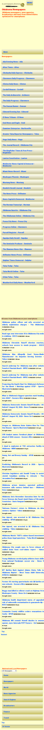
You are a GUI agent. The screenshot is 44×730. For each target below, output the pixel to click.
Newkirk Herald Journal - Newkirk (17, 188)
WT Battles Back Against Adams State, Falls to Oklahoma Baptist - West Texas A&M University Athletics (23, 572)
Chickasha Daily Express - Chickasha (17, 73)
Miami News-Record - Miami (14, 171)
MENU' (29, 3)
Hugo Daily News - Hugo (13, 140)
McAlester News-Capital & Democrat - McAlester (19, 165)
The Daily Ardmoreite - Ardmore (16, 95)
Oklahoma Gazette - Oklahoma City (17, 210)
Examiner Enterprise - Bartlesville (17, 128)
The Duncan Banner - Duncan (14, 106)
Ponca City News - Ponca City (15, 221)
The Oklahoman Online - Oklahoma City (18, 216)
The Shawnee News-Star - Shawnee (17, 249)
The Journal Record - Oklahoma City (17, 145)
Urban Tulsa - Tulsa (10, 277)
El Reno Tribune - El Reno (13, 117)
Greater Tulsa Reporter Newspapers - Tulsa (21, 134)
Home (6, 675)
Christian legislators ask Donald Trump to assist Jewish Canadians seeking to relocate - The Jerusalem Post (23, 475)
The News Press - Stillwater (14, 194)
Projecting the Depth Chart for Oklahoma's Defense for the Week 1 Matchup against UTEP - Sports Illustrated (23, 386)
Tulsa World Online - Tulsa (13, 271)
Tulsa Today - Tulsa (10, 266)
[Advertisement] (22, 33)
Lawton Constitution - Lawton (15, 158)
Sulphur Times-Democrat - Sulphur (17, 260)
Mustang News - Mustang (13, 183)
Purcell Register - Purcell (13, 233)
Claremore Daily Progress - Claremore (18, 78)
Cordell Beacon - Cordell (13, 90)
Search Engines (10, 700)
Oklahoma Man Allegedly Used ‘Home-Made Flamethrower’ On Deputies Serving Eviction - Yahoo (23, 356)
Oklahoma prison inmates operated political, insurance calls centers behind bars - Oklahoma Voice (23, 487)
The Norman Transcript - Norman (16, 205)
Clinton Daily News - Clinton (14, 84)
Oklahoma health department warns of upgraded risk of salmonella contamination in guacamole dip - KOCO (23, 602)
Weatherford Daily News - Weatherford (19, 283)
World (6, 687)
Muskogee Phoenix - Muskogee (16, 177)
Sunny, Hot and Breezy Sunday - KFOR (17, 455)
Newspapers (8, 681)
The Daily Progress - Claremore (16, 101)
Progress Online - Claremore (15, 227)
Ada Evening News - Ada (13, 62)
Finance (7, 712)
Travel (6, 718)
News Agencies (10, 694)
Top (2, 632)
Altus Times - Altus (11, 67)
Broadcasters (9, 706)
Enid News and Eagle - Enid (14, 123)
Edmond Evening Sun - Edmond (15, 112)
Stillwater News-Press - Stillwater (17, 255)
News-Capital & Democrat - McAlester (19, 199)
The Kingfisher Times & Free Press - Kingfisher (18, 152)
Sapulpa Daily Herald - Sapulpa (15, 238)
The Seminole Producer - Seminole (17, 244)
